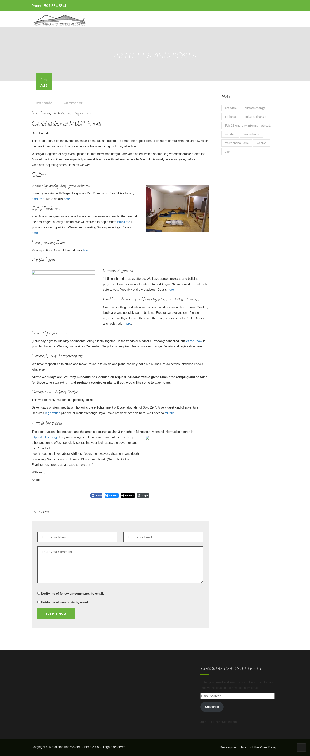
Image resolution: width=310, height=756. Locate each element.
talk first (169, 413)
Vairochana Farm (237, 143)
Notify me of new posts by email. (65, 602)
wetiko (261, 143)
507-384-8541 (55, 5)
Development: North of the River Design (249, 747)
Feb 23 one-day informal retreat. (248, 125)
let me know (194, 341)
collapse (231, 116)
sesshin (230, 134)
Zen (227, 151)
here (67, 199)
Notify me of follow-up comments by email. (72, 593)
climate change (255, 108)
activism (231, 108)
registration (52, 413)
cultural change (255, 116)
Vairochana (251, 134)
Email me (123, 222)
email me (38, 199)
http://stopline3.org (44, 437)
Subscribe (212, 706)
